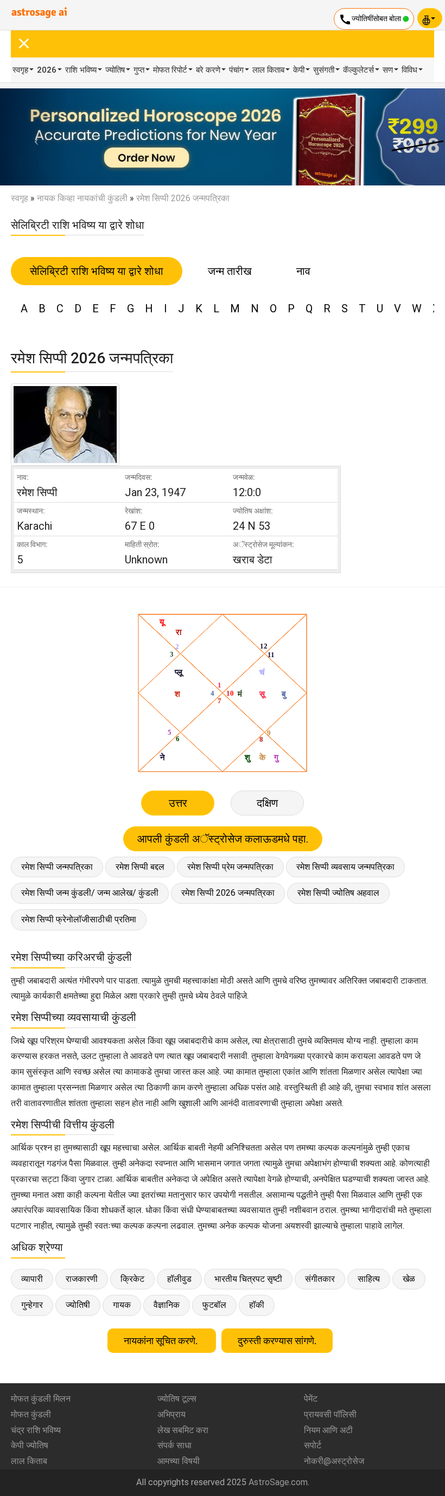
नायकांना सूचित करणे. (162, 1340)
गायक (122, 1305)
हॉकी (256, 1305)
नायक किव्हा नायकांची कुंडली (82, 198)
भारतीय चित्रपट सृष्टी (248, 1279)
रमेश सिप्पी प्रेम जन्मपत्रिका (230, 867)
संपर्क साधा (174, 1445)
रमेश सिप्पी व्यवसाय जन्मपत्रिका (345, 867)
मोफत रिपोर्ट (170, 70)
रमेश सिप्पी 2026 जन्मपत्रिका (228, 893)
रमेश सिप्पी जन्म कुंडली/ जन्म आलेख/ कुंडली (89, 893)
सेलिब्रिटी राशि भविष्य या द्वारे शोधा (96, 271)
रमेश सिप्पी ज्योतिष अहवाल (338, 893)
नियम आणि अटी (328, 1430)
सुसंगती (323, 70)
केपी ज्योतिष (29, 1445)
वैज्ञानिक (167, 1305)
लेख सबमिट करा (182, 1430)
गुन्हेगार (32, 1305)
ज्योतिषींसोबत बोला (371, 19)
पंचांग (236, 70)
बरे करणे (208, 70)
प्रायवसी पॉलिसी (330, 1414)
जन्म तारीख (230, 271)
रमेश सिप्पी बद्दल (140, 867)
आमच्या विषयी (178, 1461)
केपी (298, 70)
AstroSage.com (278, 1482)
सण (388, 70)
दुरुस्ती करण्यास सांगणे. (277, 1340)
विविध (409, 70)
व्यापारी (32, 1279)
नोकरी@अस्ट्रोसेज (334, 1461)
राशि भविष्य (81, 70)
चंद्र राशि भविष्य (36, 1430)
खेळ (409, 1279)
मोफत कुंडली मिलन (41, 1399)
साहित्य (369, 1279)
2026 (46, 70)
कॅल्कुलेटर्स (358, 70)
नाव (303, 271)
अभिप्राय (171, 1414)
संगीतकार (320, 1279)
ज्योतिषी (78, 1305)
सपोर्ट (312, 1445)
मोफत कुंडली (31, 1414)
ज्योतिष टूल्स (176, 1399)
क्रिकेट (132, 1279)
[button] (33, 136)
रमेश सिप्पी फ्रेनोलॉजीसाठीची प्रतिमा (78, 919)
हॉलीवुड (179, 1279)
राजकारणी (82, 1279)
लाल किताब (268, 70)
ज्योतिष (115, 70)
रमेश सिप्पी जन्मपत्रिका (57, 867)
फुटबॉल (214, 1305)
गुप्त (139, 70)
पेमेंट (310, 1399)
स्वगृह (20, 70)
